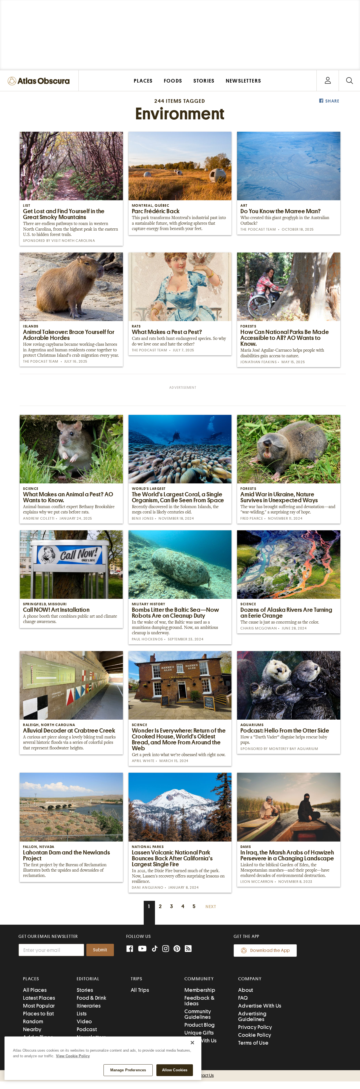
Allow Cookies (175, 1070)
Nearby (32, 1029)
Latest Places (39, 998)
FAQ (243, 998)
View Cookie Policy (73, 1056)
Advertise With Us (260, 1005)
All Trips (140, 990)
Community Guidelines (197, 1014)
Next (211, 907)
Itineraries (89, 1005)
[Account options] (328, 81)
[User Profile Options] (328, 80)
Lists (82, 1013)
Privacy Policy (255, 1027)
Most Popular (39, 1005)
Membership (199, 990)
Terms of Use (253, 1042)
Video (84, 1021)
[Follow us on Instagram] (165, 949)
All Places (35, 990)
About (245, 990)
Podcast (87, 1029)
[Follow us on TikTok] (155, 950)
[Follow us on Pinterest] (177, 949)
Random (33, 1021)
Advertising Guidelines (252, 1016)
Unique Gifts (199, 1032)
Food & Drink (91, 998)
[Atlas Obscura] (40, 81)
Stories (85, 990)
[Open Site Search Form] (349, 80)
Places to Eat (38, 1013)
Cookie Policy (254, 1035)
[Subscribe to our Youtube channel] (142, 949)
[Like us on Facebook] (129, 949)
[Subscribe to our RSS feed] (188, 949)
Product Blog (199, 1024)
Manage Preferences (128, 1070)
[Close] (192, 1042)
